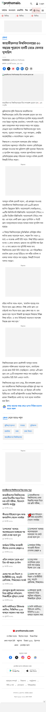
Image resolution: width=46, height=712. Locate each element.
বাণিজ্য (32, 10)
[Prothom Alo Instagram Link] (24, 658)
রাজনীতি (20, 10)
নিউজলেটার (32, 685)
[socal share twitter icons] (9, 70)
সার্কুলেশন (33, 681)
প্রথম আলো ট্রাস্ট (9, 641)
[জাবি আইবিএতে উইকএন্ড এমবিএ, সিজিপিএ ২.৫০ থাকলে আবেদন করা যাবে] (36, 611)
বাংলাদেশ (12, 10)
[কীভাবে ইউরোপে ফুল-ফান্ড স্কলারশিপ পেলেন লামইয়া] (36, 518)
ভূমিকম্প (33, 425)
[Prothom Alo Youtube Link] (30, 658)
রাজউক (7, 431)
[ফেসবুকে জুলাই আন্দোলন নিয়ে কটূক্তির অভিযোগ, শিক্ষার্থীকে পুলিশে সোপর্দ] (36, 595)
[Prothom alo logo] (23, 631)
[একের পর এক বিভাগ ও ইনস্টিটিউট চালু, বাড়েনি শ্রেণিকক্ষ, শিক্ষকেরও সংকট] (36, 579)
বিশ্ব (26, 10)
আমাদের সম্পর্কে (11, 681)
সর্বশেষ (4, 10)
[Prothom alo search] (31, 3)
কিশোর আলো (23, 636)
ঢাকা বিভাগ (28, 431)
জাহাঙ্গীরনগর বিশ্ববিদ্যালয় (13, 437)
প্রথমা (16, 645)
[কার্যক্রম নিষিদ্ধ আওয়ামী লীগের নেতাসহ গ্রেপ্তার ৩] (36, 549)
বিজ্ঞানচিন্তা (34, 636)
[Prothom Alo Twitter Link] (18, 658)
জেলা (4, 37)
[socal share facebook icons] (4, 70)
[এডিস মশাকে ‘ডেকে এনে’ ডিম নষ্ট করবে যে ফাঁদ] (36, 563)
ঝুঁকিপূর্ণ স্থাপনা (10, 425)
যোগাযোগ (20, 685)
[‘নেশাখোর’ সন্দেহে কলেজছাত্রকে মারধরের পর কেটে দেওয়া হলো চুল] (36, 534)
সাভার (22, 425)
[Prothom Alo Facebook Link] (12, 658)
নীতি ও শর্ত (10, 685)
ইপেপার (37, 641)
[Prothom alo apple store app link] (31, 671)
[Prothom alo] (12, 3)
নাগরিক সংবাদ (12, 636)
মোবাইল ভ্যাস (25, 645)
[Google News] (35, 657)
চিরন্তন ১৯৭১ (28, 641)
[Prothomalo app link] (14, 671)
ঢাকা (17, 431)
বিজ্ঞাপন (23, 681)
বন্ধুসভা (19, 641)
